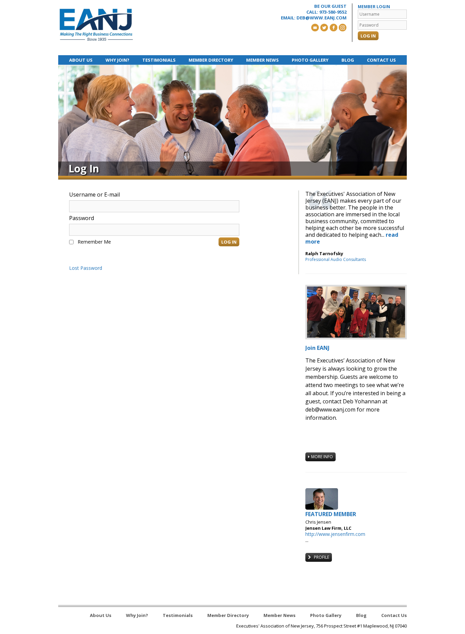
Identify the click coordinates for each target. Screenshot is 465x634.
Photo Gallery (310, 60)
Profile (321, 557)
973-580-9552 (333, 12)
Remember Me (94, 241)
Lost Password (85, 268)
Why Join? (117, 60)
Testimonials (159, 60)
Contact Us (381, 60)
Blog (347, 60)
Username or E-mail (94, 194)
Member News (262, 60)
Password (81, 218)
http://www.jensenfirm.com (335, 534)
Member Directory (211, 60)
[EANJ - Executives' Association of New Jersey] (96, 25)
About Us (81, 60)
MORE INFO (322, 457)
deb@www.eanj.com (321, 18)
